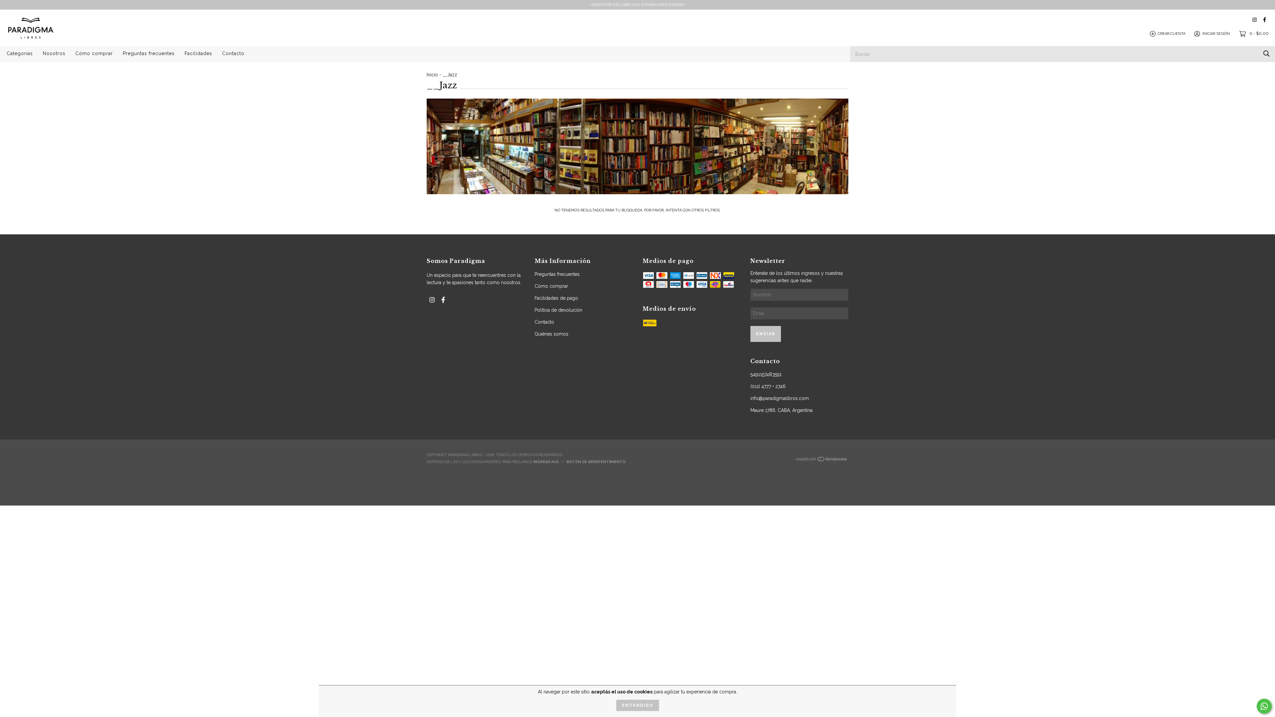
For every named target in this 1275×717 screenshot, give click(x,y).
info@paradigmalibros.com (779, 398)
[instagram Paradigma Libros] (1254, 20)
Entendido (637, 705)
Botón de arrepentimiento (596, 462)
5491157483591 (766, 374)
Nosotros (54, 53)
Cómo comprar (94, 53)
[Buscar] (1266, 53)
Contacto (233, 53)
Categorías (20, 53)
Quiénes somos (551, 334)
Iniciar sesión (1216, 34)
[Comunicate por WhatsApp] (1264, 706)
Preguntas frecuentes (149, 53)
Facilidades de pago (556, 298)
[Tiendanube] (821, 461)
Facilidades (198, 53)
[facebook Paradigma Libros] (1264, 20)
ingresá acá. (546, 462)
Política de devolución (558, 310)
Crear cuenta (1171, 34)
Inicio (432, 74)
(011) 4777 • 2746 (768, 386)
